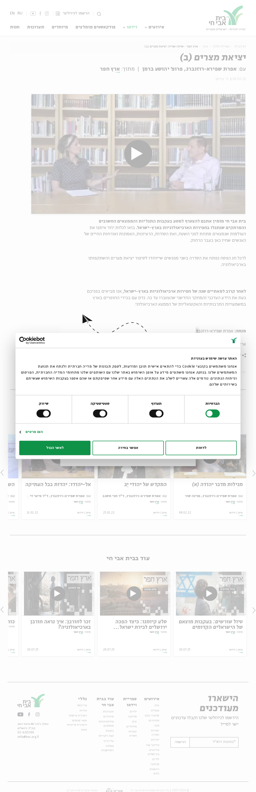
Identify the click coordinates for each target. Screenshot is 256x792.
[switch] (157, 413)
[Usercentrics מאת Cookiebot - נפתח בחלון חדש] (41, 340)
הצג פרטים (34, 432)
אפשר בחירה (128, 448)
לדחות (201, 448)
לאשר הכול (55, 448)
